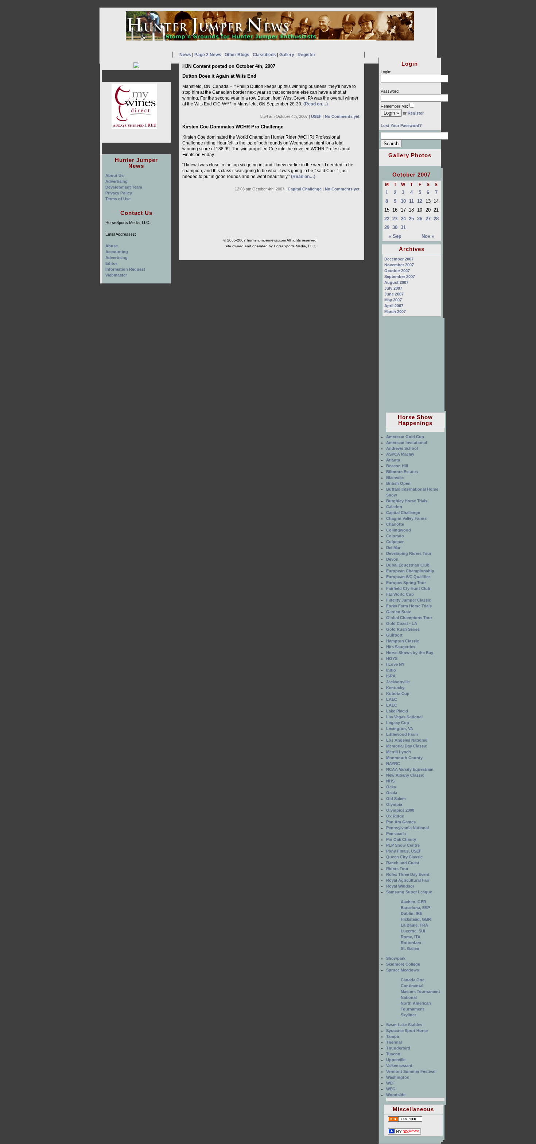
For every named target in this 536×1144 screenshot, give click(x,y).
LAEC (391, 699)
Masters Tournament (420, 991)
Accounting (116, 252)
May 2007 (393, 300)
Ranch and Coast (402, 863)
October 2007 (397, 270)
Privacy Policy (118, 193)
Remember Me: (394, 106)
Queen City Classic (404, 857)
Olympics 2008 (400, 810)
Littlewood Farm (402, 734)
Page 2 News (207, 54)
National (409, 997)
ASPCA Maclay (400, 454)
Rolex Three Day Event (408, 874)
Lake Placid (397, 711)
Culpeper (395, 542)
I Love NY (395, 664)
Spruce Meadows (402, 970)
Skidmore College (403, 964)
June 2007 (394, 294)
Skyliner (408, 1015)
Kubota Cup (397, 693)
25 (411, 218)
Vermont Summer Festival (410, 1071)
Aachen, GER (413, 902)
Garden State (398, 612)
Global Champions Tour (409, 617)
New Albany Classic (405, 775)
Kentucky (395, 687)
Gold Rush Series (403, 629)
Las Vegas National (404, 717)
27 (428, 218)
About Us (114, 175)
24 (403, 218)
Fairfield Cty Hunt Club (408, 588)
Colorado (395, 536)
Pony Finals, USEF (404, 851)
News (185, 54)
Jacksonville (398, 682)
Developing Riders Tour (408, 553)
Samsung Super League (409, 892)
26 (419, 218)
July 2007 (393, 288)
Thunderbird (398, 1048)
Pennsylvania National (407, 828)
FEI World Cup (400, 594)
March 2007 (395, 311)
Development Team (123, 187)
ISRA (391, 676)
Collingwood (398, 530)
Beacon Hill (397, 466)
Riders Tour (397, 868)
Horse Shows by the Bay (409, 652)
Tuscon (393, 1054)
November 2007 (399, 265)
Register (306, 54)
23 (394, 218)
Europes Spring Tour (406, 582)
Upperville (395, 1060)
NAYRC (393, 763)
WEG (391, 1089)
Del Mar (393, 547)
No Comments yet (342, 116)
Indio (391, 670)
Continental (412, 985)
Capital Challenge (305, 189)
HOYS (391, 658)
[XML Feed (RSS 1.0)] (405, 1121)
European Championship (410, 571)
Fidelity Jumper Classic (408, 600)
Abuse (111, 246)
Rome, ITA (410, 937)
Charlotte (395, 524)
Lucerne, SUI (413, 931)
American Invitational (406, 442)
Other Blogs (237, 54)
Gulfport (394, 635)
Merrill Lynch (398, 752)
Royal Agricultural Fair (407, 880)
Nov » (428, 236)
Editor (111, 263)
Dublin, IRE (411, 913)
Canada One (412, 980)
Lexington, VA (399, 728)
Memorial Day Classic (406, 746)
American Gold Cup (405, 436)
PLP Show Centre (403, 845)
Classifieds (264, 54)
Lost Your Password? (401, 125)
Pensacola (396, 833)
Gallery (286, 54)
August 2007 (396, 282)
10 (403, 201)
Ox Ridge (395, 816)
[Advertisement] (413, 363)
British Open (398, 483)
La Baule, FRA (414, 925)
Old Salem (396, 798)
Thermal (394, 1042)
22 (386, 218)
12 (419, 201)
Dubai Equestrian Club (408, 565)
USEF (316, 116)
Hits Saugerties (400, 647)
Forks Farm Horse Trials (409, 606)
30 (394, 227)
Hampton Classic (402, 641)
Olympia (394, 804)
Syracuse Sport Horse (407, 1030)
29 (386, 227)
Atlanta (393, 460)
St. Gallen (410, 948)
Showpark (395, 958)
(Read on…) (315, 104)
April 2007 (393, 306)
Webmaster (116, 275)
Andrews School (402, 448)
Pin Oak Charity (401, 839)
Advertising (116, 181)
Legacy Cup (397, 722)
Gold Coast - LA (401, 623)
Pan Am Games (401, 822)
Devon (392, 559)
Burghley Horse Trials (406, 501)
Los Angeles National (406, 740)
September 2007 (399, 276)
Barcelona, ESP (415, 907)
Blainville (395, 477)
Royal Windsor (400, 886)
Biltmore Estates (402, 471)
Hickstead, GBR (416, 919)
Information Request (125, 269)
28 (436, 218)
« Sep (395, 236)
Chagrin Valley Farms (406, 518)
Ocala (391, 793)
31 (403, 227)
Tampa (392, 1036)
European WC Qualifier (408, 577)
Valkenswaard (399, 1065)
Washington (397, 1077)
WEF (390, 1083)
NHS (390, 781)
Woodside (395, 1095)
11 (411, 201)
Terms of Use (118, 199)
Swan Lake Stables (404, 1025)
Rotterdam (411, 942)
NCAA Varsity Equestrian (410, 769)
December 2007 (398, 259)
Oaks (391, 787)
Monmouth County (404, 757)
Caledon (394, 507)
